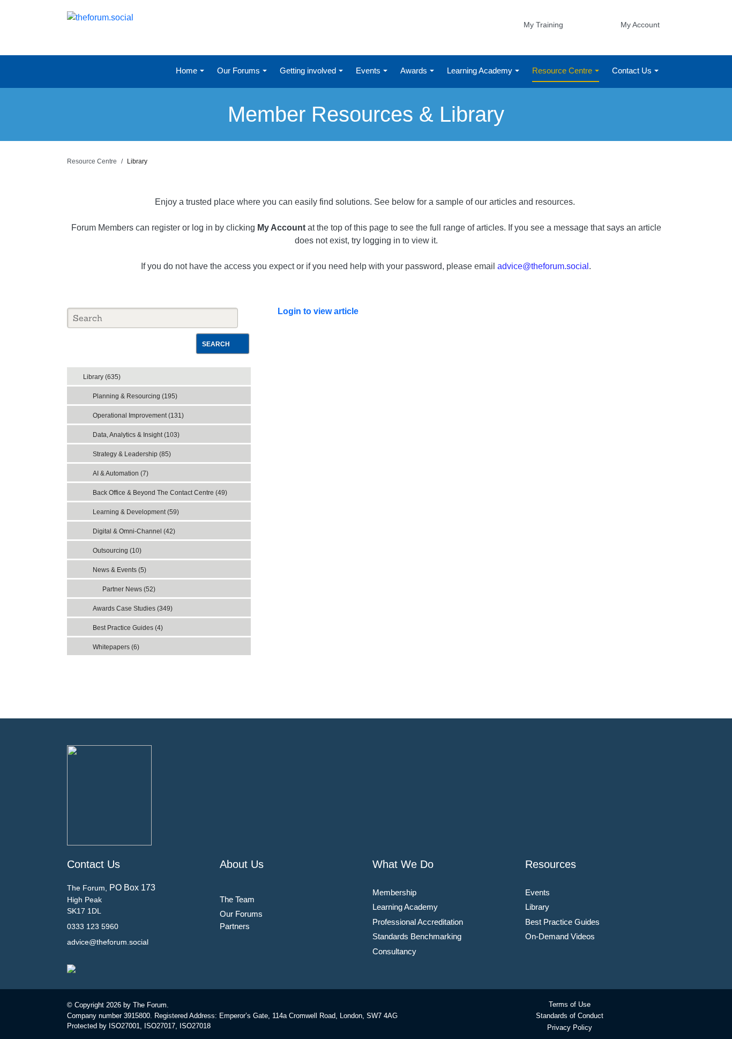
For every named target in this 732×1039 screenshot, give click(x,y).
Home (187, 70)
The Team (237, 899)
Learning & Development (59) (136, 512)
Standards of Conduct (569, 1016)
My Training (543, 24)
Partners (235, 926)
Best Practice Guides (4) (128, 628)
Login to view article (318, 311)
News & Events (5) (119, 570)
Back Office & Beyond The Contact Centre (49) (160, 492)
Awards (414, 70)
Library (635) (102, 377)
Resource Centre (563, 70)
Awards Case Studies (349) (133, 608)
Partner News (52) (128, 589)
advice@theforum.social (543, 266)
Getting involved (309, 70)
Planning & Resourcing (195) (135, 396)
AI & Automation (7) (120, 473)
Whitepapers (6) (116, 647)
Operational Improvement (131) (138, 415)
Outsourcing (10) (117, 550)
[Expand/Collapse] (235, 373)
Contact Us (633, 70)
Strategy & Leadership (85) (132, 454)
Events (369, 70)
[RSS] (245, 373)
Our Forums (239, 70)
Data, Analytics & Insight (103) (136, 435)
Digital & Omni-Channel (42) (134, 531)
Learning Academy (480, 70)
